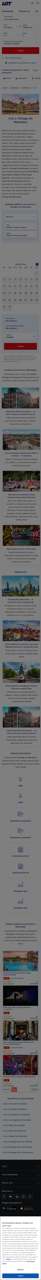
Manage (20, 1269)
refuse (8, 1259)
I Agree (20, 1276)
